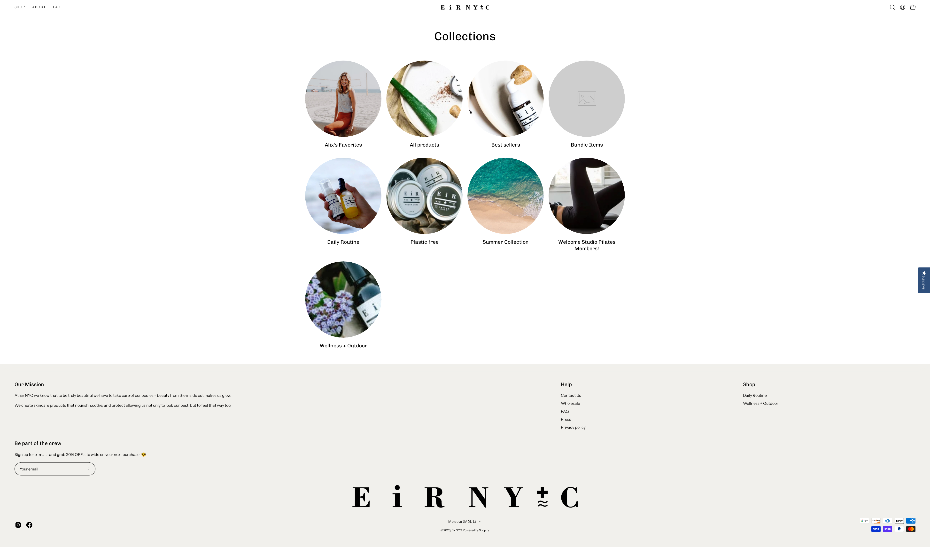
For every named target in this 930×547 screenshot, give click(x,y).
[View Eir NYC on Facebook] (29, 525)
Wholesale (570, 403)
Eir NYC (456, 530)
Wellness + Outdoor (760, 403)
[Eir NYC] (465, 7)
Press (566, 419)
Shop (749, 384)
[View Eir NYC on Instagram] (18, 525)
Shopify (484, 530)
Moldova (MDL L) (462, 521)
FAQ (565, 411)
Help (566, 384)
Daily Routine (755, 395)
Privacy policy (573, 427)
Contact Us (571, 395)
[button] (39, 7)
